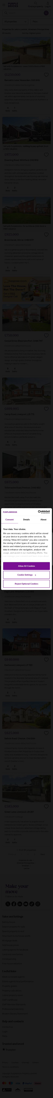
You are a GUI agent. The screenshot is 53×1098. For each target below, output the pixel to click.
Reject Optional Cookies (26, 583)
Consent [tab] (9, 519)
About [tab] (43, 519)
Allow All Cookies (26, 566)
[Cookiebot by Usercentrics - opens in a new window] (38, 512)
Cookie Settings (25, 575)
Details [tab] (26, 519)
